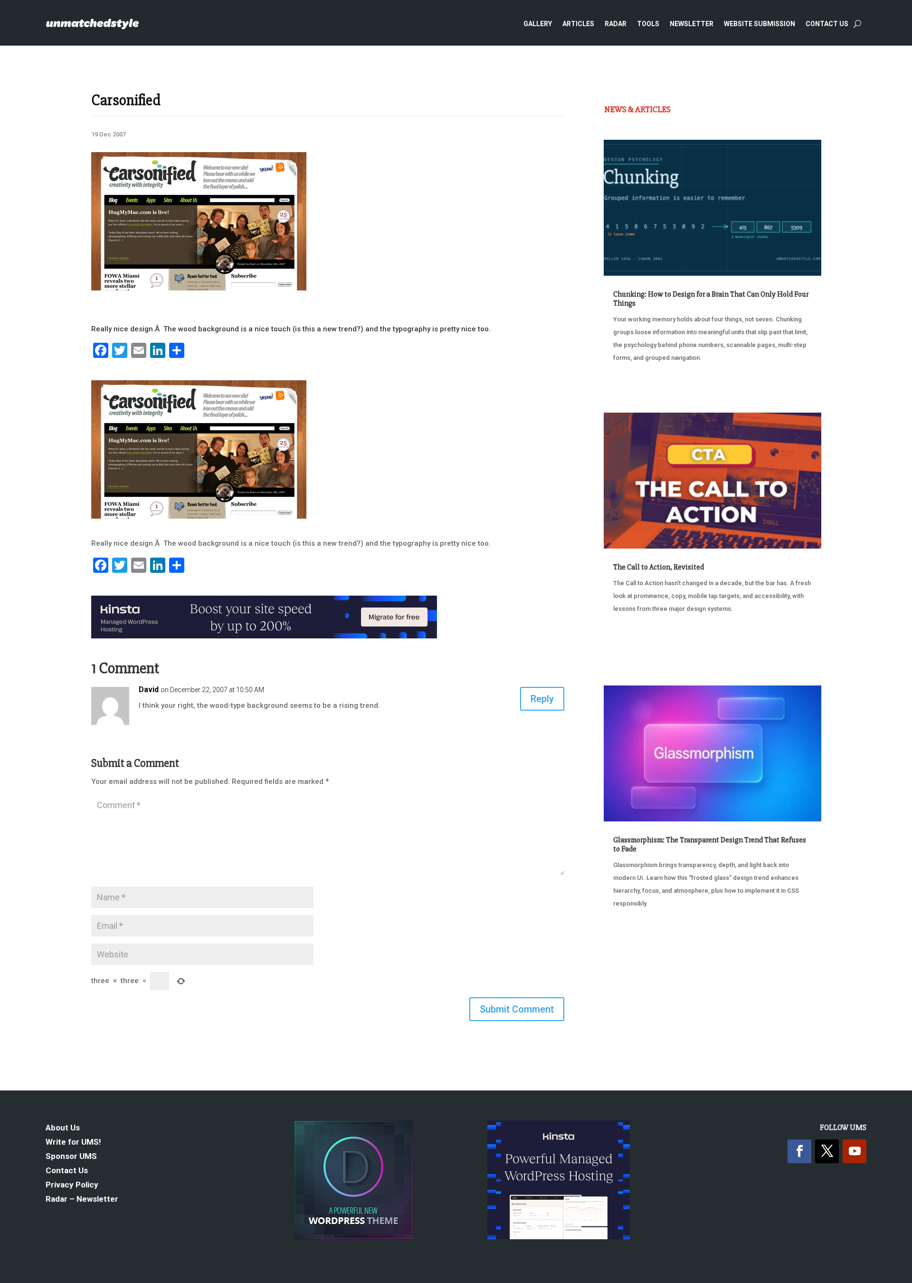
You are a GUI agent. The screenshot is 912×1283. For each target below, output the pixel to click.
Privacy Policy (72, 1185)
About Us (63, 1128)
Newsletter (691, 24)
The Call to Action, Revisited (658, 567)
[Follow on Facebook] (799, 1151)
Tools (648, 24)
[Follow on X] (827, 1151)
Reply (542, 698)
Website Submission (759, 24)
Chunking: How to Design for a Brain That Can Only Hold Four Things (710, 298)
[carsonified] (198, 288)
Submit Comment (517, 1009)
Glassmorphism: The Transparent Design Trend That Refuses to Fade (709, 844)
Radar (616, 24)
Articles (578, 24)
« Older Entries (635, 939)
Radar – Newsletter (82, 1200)
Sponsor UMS (71, 1157)
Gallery (537, 24)
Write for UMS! (73, 1142)
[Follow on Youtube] (854, 1151)
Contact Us (827, 24)
